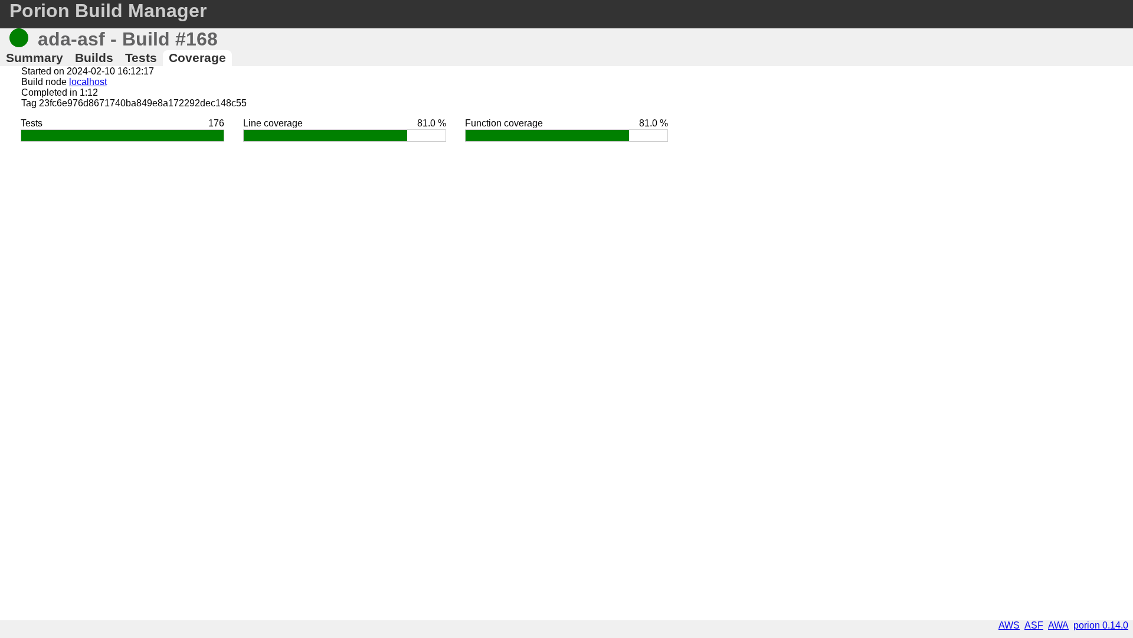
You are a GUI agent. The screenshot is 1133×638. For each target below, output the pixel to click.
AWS (1009, 625)
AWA (1058, 625)
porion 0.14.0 (1100, 625)
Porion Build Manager (108, 10)
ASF (1033, 625)
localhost (88, 82)
